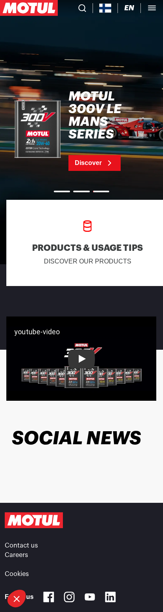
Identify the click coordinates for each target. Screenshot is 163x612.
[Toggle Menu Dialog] (152, 8)
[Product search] (82, 8)
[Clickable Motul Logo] (29, 8)
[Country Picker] (105, 8)
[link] (81, 130)
